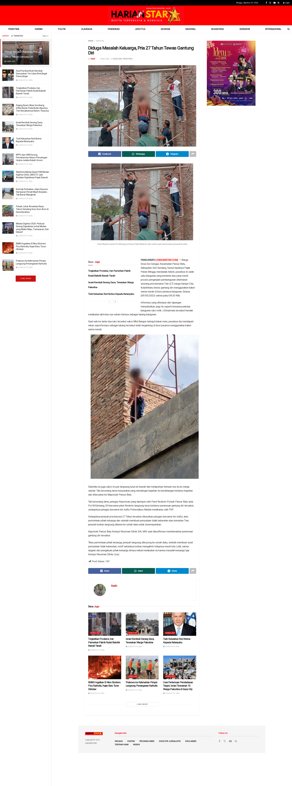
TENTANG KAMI (122, 744)
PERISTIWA (13, 29)
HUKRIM (38, 29)
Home (90, 41)
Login (287, 3)
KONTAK (131, 741)
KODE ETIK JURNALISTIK (170, 741)
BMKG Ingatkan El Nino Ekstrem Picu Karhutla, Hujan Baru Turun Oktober (31, 246)
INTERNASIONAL (273, 29)
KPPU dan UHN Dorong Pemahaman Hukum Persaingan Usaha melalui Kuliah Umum (31, 157)
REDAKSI (119, 741)
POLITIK (62, 29)
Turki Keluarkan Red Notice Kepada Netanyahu (111, 294)
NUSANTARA (217, 29)
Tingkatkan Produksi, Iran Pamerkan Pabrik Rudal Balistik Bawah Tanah (31, 91)
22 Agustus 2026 (97, 693)
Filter (45, 36)
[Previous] (110, 301)
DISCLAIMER (190, 741)
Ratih (93, 59)
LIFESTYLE (140, 29)
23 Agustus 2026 (97, 650)
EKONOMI (165, 29)
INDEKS (136, 744)
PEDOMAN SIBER (146, 741)
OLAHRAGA (86, 29)
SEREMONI (245, 29)
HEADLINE (100, 41)
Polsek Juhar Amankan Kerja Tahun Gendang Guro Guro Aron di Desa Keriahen (32, 209)
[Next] (115, 301)
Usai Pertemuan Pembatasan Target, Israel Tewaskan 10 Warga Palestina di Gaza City (178, 686)
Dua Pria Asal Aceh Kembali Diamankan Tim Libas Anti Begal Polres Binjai (31, 74)
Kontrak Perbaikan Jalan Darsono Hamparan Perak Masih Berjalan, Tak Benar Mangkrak (32, 192)
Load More (25, 279)
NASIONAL (191, 29)
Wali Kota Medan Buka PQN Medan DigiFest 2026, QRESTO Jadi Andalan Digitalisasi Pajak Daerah (32, 175)
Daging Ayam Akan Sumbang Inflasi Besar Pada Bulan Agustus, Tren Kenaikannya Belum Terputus (32, 108)
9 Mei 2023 (104, 59)
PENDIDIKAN (114, 29)
